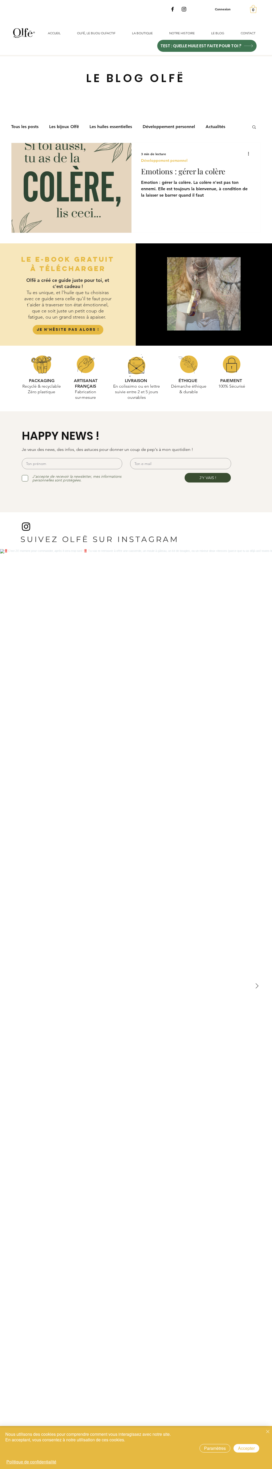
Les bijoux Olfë (64, 126)
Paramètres (215, 1448)
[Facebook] (172, 9)
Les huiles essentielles (111, 126)
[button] (253, 9)
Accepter (246, 1448)
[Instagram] (184, 9)
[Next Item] (257, 986)
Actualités (215, 126)
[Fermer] (268, 1432)
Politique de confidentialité (31, 1462)
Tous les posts (25, 126)
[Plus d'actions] (250, 154)
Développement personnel (169, 126)
